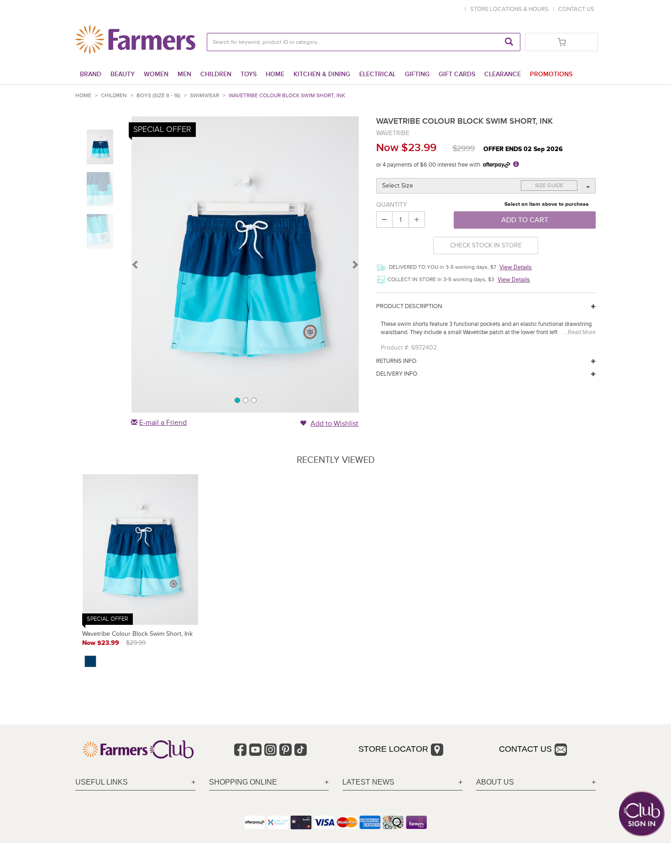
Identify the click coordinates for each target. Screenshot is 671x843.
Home (275, 74)
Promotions (551, 74)
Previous (135, 264)
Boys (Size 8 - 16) (158, 95)
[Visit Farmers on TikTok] (300, 750)
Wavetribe (392, 133)
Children (215, 74)
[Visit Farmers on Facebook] (240, 750)
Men (184, 74)
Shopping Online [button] (243, 782)
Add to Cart (524, 220)
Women (156, 74)
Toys (249, 74)
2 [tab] (245, 400)
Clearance (502, 74)
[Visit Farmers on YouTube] (255, 750)
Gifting (417, 74)
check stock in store (486, 245)
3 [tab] (253, 400)
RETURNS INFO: (397, 361)
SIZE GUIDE (549, 185)
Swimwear (204, 95)
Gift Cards (457, 74)
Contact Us (525, 749)
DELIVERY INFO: (397, 373)
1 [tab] (237, 400)
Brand (90, 74)
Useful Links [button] (101, 782)
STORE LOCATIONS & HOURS (510, 9)
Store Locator (393, 749)
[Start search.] (509, 42)
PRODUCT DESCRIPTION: (409, 306)
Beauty (122, 74)
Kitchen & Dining (322, 74)
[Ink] (90, 661)
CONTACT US (576, 9)
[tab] (135, 783)
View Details (515, 267)
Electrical (377, 74)
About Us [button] (495, 782)
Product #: (395, 347)
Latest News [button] (368, 782)
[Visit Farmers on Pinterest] (285, 750)
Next (354, 264)
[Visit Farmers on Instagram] (270, 750)
